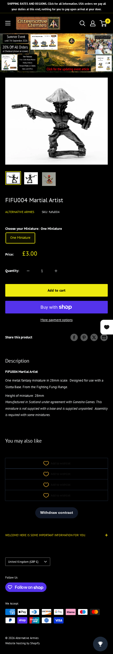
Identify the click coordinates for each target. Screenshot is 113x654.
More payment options (56, 320)
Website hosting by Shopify (22, 643)
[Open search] (82, 23)
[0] (103, 23)
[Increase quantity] (55, 270)
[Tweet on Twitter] (94, 337)
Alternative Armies (19, 212)
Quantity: (12, 270)
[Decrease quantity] (28, 270)
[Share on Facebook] (74, 337)
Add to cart (56, 290)
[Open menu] (8, 23)
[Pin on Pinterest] (84, 337)
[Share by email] (104, 337)
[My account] (92, 23)
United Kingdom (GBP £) (23, 562)
